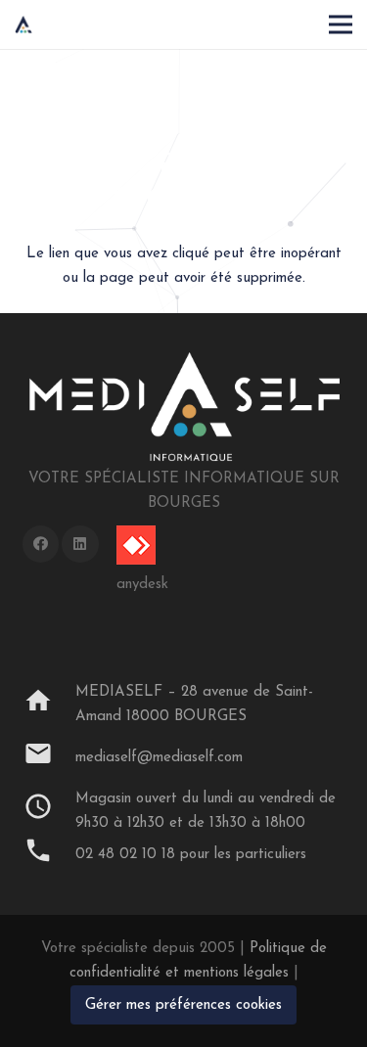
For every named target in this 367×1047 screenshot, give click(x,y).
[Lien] (23, 24)
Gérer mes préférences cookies (183, 1005)
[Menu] (340, 24)
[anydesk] (142, 545)
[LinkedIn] (80, 544)
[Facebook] (41, 544)
